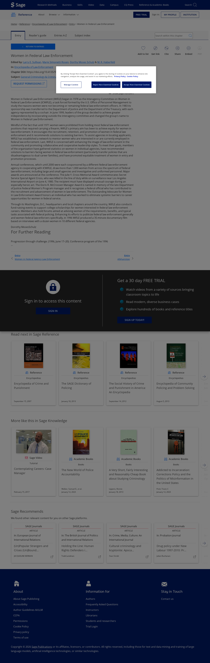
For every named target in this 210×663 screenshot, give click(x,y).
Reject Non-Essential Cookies (106, 84)
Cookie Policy (132, 76)
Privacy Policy (120, 76)
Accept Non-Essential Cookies (137, 84)
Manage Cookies (71, 84)
